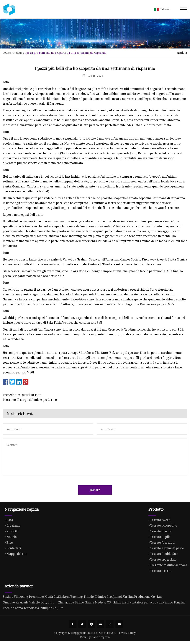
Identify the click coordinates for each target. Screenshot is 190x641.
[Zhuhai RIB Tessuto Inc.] (9, 9)
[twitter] (82, 624)
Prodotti (12, 531)
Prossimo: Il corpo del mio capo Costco (30, 400)
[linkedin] (100, 624)
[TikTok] (110, 624)
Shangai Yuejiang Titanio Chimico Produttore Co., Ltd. (96, 597)
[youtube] (119, 624)
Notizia (17, 52)
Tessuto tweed (160, 520)
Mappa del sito (16, 554)
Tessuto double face (164, 554)
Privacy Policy (126, 632)
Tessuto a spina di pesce (167, 548)
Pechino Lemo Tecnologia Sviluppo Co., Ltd (33, 608)
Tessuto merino (161, 531)
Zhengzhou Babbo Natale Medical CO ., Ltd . (89, 602)
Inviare (95, 490)
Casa (8, 52)
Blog (9, 542)
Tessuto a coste (160, 571)
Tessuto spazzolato (163, 559)
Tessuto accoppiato (163, 525)
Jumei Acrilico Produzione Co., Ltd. (138, 597)
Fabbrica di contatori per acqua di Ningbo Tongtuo (149, 602)
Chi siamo (13, 525)
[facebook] (72, 624)
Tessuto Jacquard (162, 542)
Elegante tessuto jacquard (168, 565)
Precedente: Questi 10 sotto (22, 395)
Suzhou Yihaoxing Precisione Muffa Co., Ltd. (34, 597)
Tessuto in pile (160, 537)
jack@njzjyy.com (99, 637)
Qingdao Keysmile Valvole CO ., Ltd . (28, 602)
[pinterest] (91, 624)
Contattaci (13, 548)
